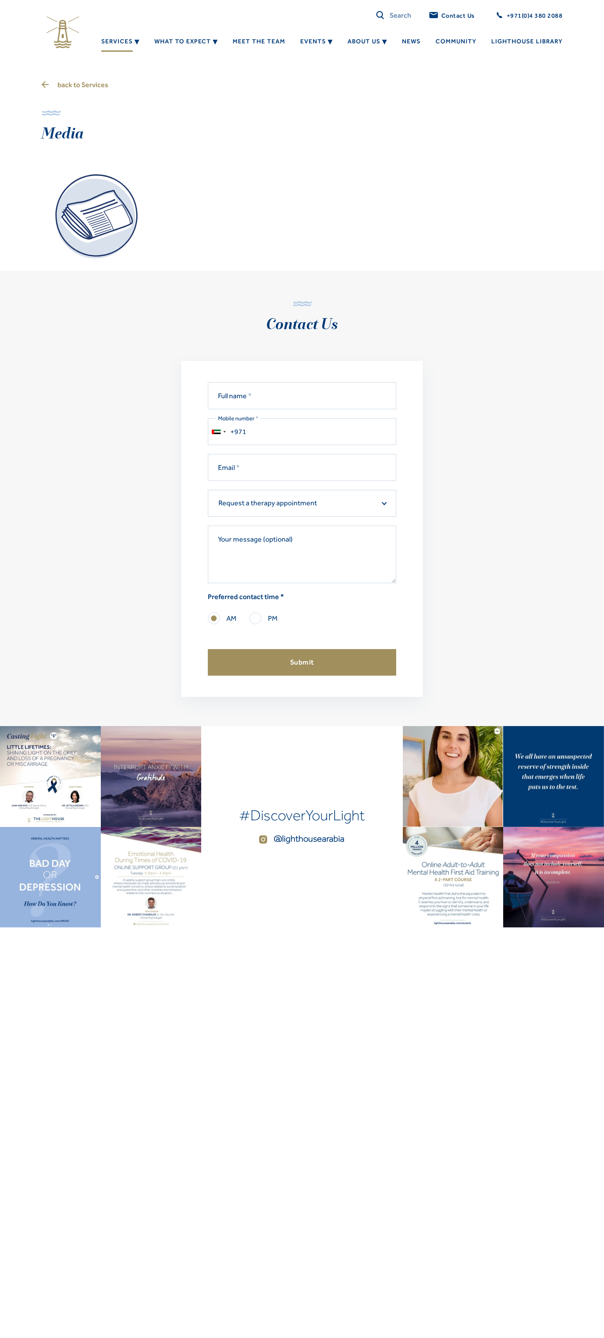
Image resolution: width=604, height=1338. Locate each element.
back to (82, 85)
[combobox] (218, 432)
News (411, 41)
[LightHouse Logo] (63, 32)
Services (117, 41)
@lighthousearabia (308, 838)
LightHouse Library (526, 41)
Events (313, 41)
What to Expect (182, 41)
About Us (364, 41)
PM (273, 618)
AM (231, 618)
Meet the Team (259, 41)
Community (456, 41)
